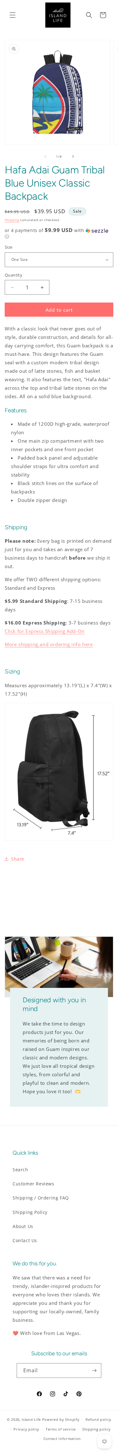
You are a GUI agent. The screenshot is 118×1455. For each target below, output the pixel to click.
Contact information (62, 1438)
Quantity (13, 275)
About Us (23, 1226)
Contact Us (25, 1240)
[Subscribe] (94, 1370)
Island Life (31, 1419)
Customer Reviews (33, 1184)
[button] (13, 15)
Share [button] (17, 859)
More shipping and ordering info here (49, 644)
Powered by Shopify (61, 1419)
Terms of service (61, 1429)
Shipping (12, 220)
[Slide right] (73, 156)
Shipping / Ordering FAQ (41, 1198)
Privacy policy (26, 1429)
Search (20, 1170)
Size (9, 247)
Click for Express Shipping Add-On (45, 631)
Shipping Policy (30, 1212)
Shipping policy (96, 1429)
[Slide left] (45, 156)
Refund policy (98, 1419)
